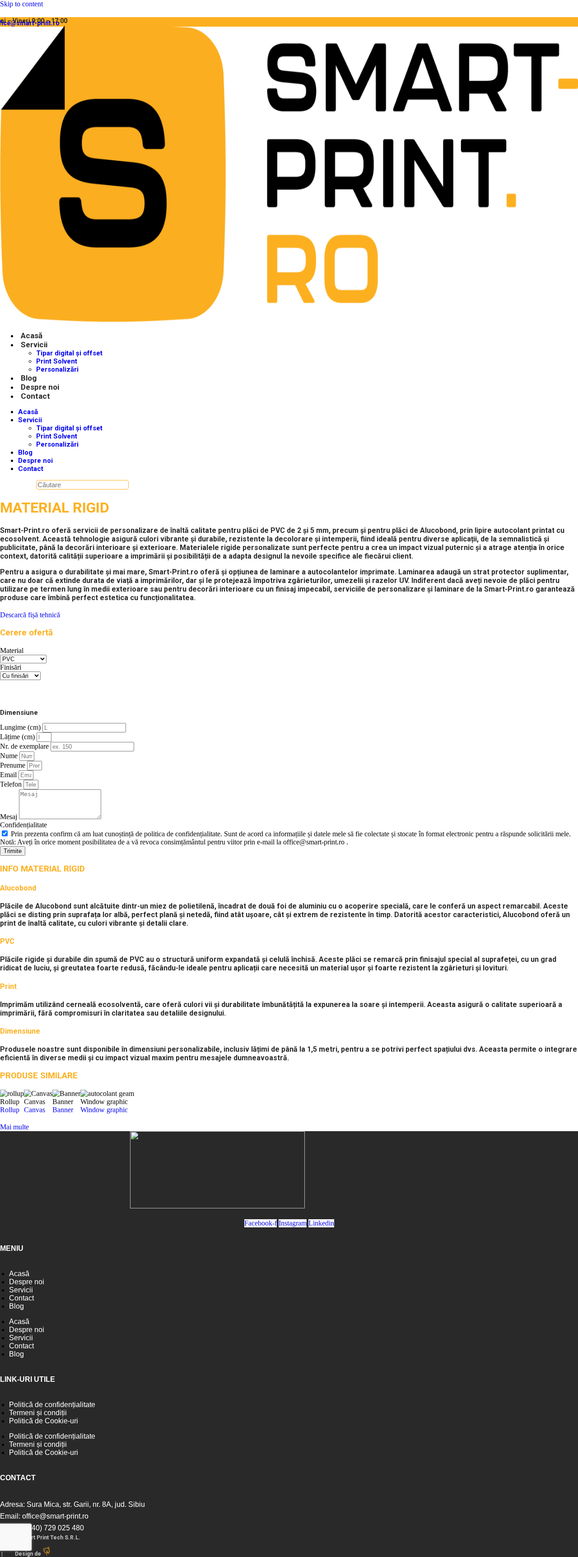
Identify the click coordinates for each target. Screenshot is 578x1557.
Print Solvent (56, 361)
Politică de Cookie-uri (43, 1421)
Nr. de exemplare (25, 746)
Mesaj (9, 816)
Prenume (13, 765)
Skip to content (21, 4)
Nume (9, 756)
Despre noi (40, 387)
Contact (35, 396)
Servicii (34, 344)
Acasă (31, 335)
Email (9, 774)
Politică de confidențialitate (52, 1404)
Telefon (11, 784)
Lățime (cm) (18, 737)
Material (11, 650)
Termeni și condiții (38, 1413)
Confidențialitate (23, 825)
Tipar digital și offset (69, 353)
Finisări (10, 667)
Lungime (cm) (21, 727)
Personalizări (57, 369)
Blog (29, 377)
